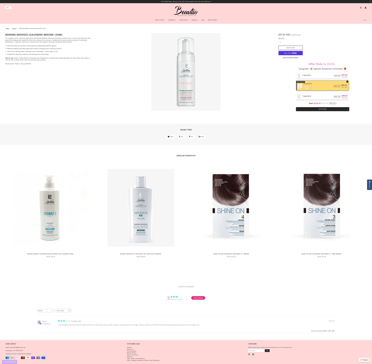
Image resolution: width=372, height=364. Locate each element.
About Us (130, 349)
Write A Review (198, 298)
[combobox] (45, 310)
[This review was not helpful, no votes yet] (332, 331)
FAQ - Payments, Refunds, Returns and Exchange (143, 360)
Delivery (130, 357)
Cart (365, 20)
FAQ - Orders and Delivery (136, 358)
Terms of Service (132, 355)
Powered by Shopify (24, 354)
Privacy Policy (131, 351)
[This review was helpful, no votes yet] (329, 331)
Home (7, 28)
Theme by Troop (11, 354)
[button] (304, 87)
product (14, 28)
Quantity (281, 38)
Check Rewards (9, 362)
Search (129, 347)
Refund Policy (131, 353)
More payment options (290, 57)
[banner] (186, 11)
